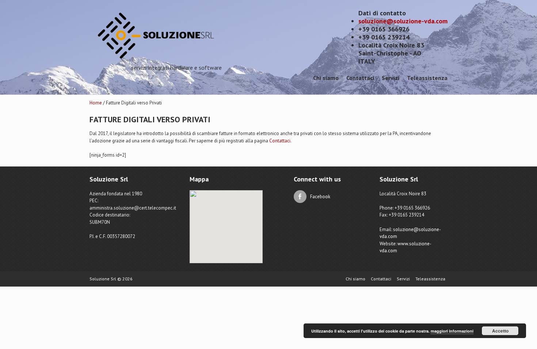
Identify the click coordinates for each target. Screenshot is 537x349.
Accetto (500, 330)
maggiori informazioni (452, 331)
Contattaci (360, 77)
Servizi (390, 77)
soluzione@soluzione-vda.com (403, 21)
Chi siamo (326, 77)
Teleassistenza (427, 77)
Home (96, 103)
